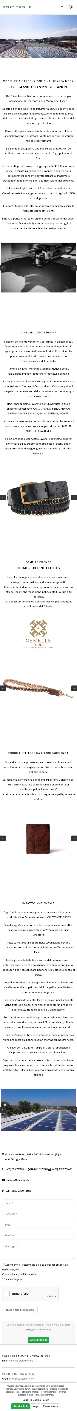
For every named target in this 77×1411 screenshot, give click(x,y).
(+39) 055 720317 (15, 1169)
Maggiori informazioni (38, 1329)
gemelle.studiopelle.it (37, 577)
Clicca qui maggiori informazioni (19, 1274)
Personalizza (50, 1406)
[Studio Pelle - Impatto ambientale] (38, 1110)
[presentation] (3, 268)
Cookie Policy (9, 1373)
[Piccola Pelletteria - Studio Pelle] (38, 838)
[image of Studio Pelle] (38, 267)
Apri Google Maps (16, 1159)
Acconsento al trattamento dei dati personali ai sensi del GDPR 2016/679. (35, 1267)
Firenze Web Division (23, 1378)
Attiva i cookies (38, 1339)
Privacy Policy (26, 1373)
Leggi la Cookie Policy (36, 1400)
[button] (71, 7)
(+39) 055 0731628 (62, 1169)
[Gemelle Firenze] (38, 688)
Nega (35, 1406)
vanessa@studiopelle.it (18, 1180)
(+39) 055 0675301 (38, 1169)
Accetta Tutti (20, 1406)
